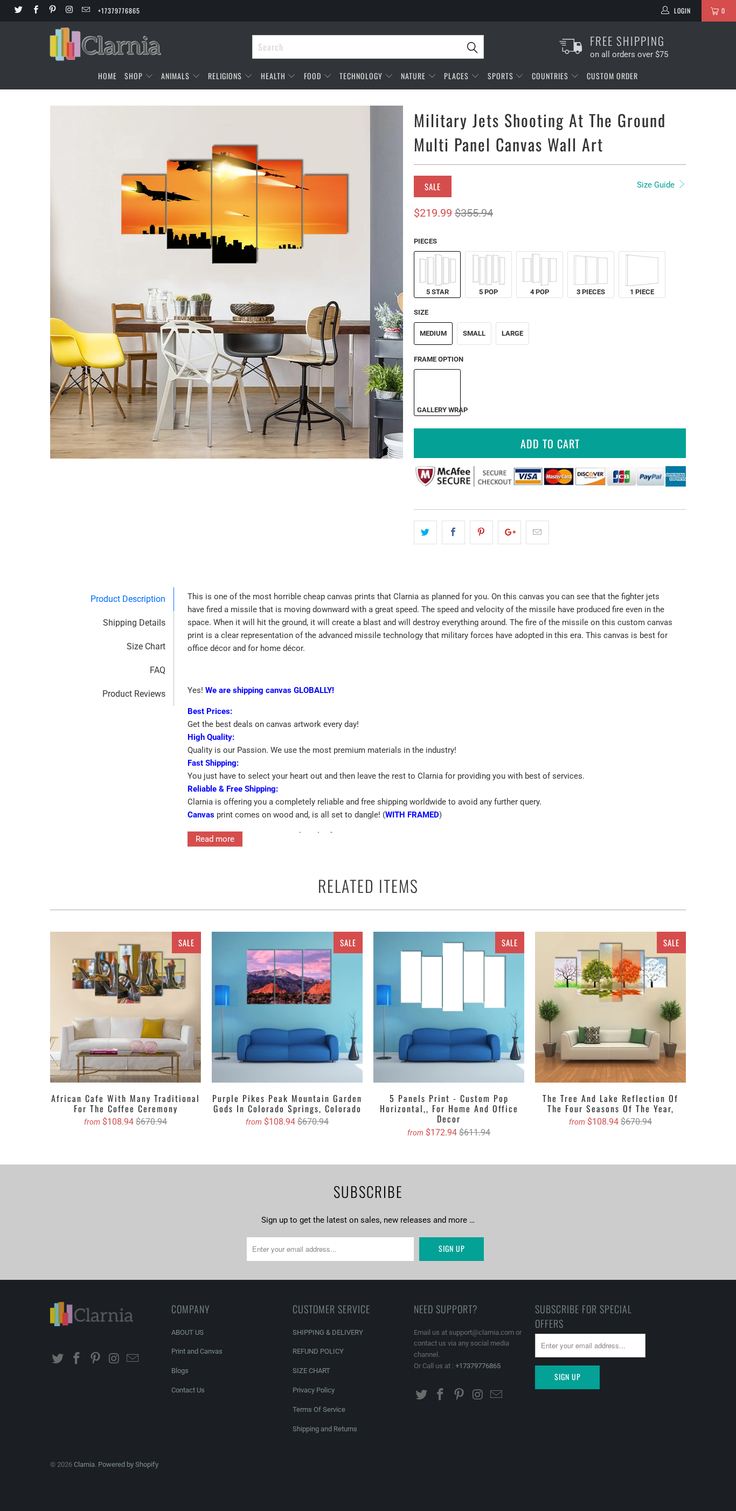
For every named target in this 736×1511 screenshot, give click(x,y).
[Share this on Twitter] (425, 532)
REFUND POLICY (318, 1351)
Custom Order (612, 75)
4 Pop (539, 292)
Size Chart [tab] (146, 646)
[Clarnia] (145, 44)
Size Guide (657, 185)
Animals (176, 75)
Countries (551, 75)
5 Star (437, 292)
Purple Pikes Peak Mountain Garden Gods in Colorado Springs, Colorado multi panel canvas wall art (287, 1007)
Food (313, 75)
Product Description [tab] (128, 599)
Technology (362, 75)
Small (474, 333)
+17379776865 (119, 10)
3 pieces (591, 292)
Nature (414, 75)
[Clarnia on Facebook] (34, 11)
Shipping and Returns (325, 1429)
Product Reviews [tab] (133, 694)
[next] (384, 282)
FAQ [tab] (157, 670)
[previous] (69, 282)
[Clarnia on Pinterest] (52, 11)
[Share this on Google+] (509, 532)
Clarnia (84, 1464)
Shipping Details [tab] (134, 623)
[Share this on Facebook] (453, 532)
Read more (215, 839)
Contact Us (188, 1390)
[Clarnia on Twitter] (18, 11)
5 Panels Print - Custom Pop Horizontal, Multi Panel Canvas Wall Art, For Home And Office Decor (448, 1007)
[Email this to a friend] (537, 532)
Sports (502, 75)
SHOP (134, 75)
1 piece (642, 292)
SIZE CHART (311, 1371)
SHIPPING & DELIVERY (328, 1332)
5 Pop (488, 292)
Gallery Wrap (438, 410)
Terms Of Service (319, 1409)
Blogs (180, 1371)
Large (512, 333)
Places (457, 75)
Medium (433, 333)
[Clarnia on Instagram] (68, 11)
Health (274, 75)
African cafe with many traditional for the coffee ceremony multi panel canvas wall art (125, 1007)
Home (107, 75)
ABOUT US (187, 1332)
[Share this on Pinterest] (481, 532)
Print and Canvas (197, 1351)
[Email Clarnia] (85, 11)
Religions (226, 75)
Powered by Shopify (128, 1464)
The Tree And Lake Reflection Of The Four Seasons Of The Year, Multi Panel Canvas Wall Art (610, 1007)
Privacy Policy (314, 1390)
